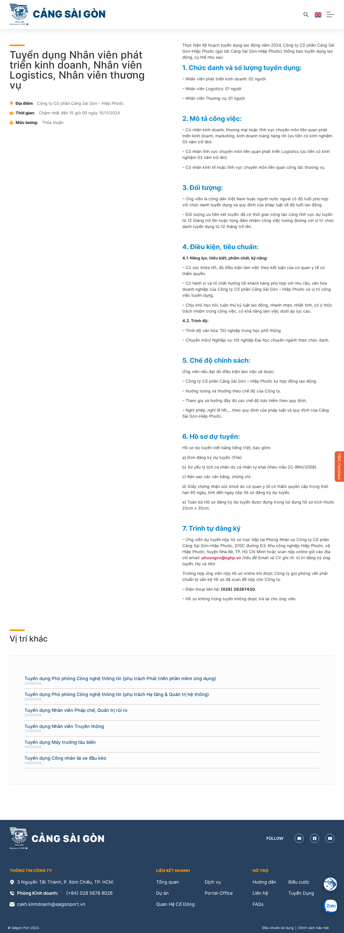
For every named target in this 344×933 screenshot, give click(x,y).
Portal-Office (219, 893)
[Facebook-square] (314, 838)
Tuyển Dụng (301, 893)
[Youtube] (329, 838)
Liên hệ (260, 893)
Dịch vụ (213, 882)
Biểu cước (298, 882)
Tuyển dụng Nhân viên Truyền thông (64, 726)
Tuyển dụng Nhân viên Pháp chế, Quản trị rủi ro (75, 710)
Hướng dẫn (264, 882)
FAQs (258, 904)
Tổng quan (167, 882)
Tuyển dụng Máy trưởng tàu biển (60, 742)
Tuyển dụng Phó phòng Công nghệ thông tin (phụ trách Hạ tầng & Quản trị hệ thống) (116, 694)
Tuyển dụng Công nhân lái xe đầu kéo (65, 758)
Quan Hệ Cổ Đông (175, 904)
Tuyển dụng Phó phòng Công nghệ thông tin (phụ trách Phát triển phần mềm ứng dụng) (120, 678)
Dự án (162, 893)
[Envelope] (299, 838)
